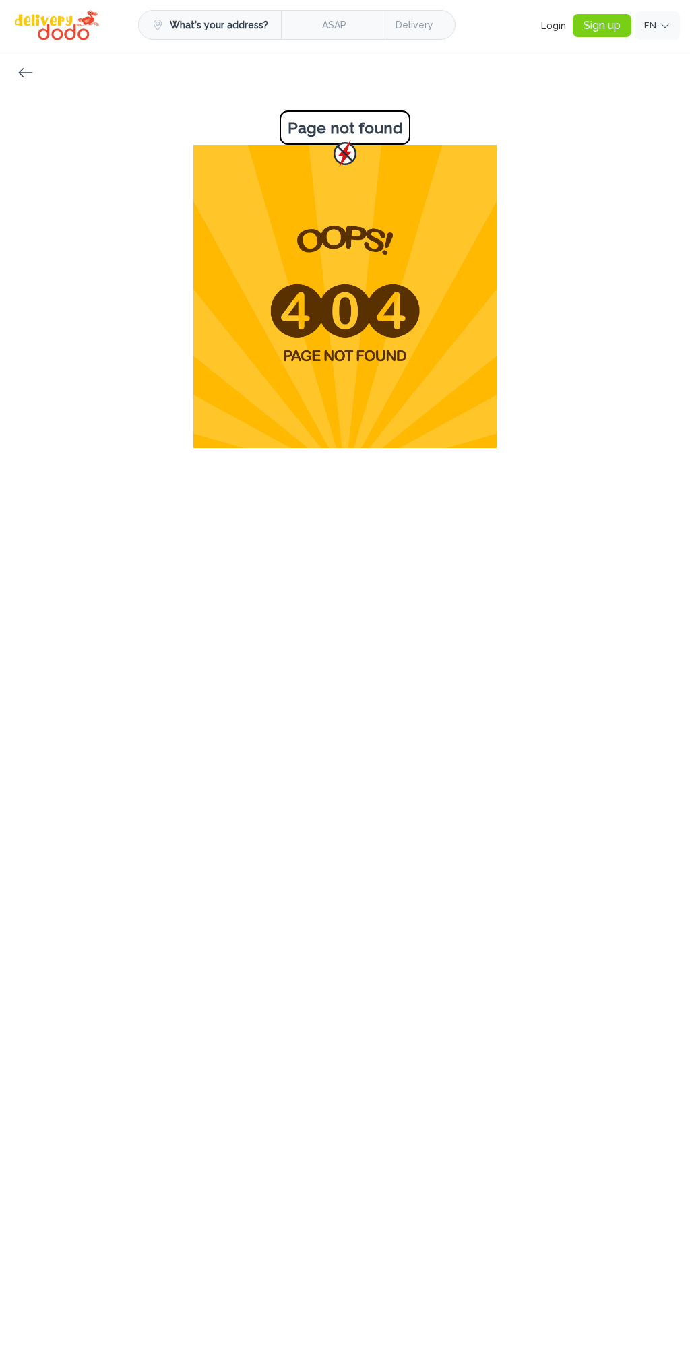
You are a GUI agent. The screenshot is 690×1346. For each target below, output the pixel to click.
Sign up (602, 25)
